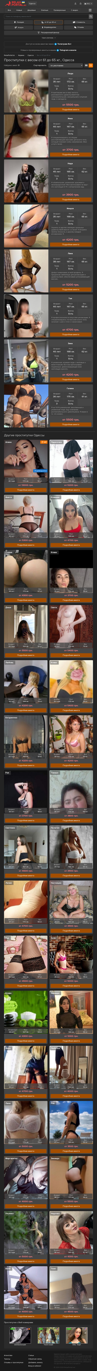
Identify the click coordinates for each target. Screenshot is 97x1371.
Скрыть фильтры (48, 38)
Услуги (20, 27)
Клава (54, 552)
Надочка (55, 1213)
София (8, 552)
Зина (70, 343)
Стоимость (80, 22)
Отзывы (80, 27)
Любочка (55, 1048)
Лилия (8, 883)
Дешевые (31, 10)
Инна (70, 118)
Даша (8, 607)
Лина (70, 253)
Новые (19, 10)
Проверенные (60, 10)
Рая (7, 772)
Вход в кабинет (34, 1366)
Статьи (31, 1355)
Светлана (10, 828)
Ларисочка (56, 442)
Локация (20, 22)
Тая (70, 298)
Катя (53, 938)
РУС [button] (88, 4)
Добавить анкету (35, 1362)
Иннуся (70, 208)
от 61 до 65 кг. (50, 22)
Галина (70, 388)
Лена (7, 1103)
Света (54, 607)
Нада (70, 163)
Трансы (7, 1359)
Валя (7, 1268)
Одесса (32, 4)
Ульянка (9, 1213)
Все (9, 10)
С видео (74, 10)
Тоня (53, 1268)
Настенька (56, 883)
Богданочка (11, 717)
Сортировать (39, 65)
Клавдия (55, 497)
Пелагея (55, 828)
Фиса (7, 1048)
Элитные (44, 10)
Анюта (8, 497)
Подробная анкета (70, 109)
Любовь (9, 662)
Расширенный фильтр (50, 32)
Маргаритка (11, 1158)
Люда (70, 73)
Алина (8, 442)
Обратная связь (35, 1359)
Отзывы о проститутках (13, 1362)
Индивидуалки (50, 27)
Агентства (8, 1355)
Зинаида (55, 993)
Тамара (54, 772)
